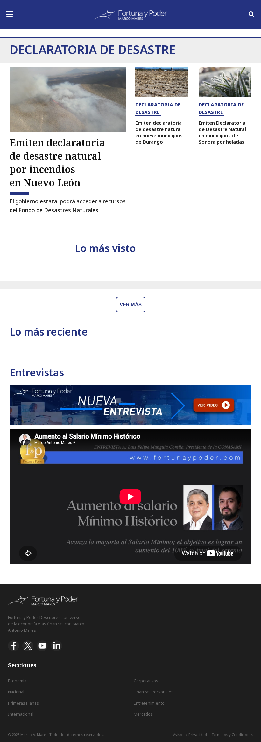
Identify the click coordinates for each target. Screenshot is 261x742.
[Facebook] (13, 645)
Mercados (143, 714)
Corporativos (146, 681)
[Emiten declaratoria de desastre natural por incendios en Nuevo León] (68, 99)
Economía (17, 681)
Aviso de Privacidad (190, 734)
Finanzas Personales (153, 692)
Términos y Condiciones (232, 734)
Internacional (20, 714)
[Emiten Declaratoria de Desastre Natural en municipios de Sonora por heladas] (225, 82)
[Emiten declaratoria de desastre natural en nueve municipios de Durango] (161, 82)
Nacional (16, 692)
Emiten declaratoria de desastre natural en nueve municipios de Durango (159, 132)
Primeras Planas (23, 703)
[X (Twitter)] (27, 645)
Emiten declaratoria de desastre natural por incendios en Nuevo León (57, 162)
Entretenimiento (149, 703)
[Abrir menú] (9, 14)
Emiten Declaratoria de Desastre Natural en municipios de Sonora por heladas (222, 132)
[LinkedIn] (56, 645)
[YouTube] (42, 645)
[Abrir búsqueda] (251, 14)
